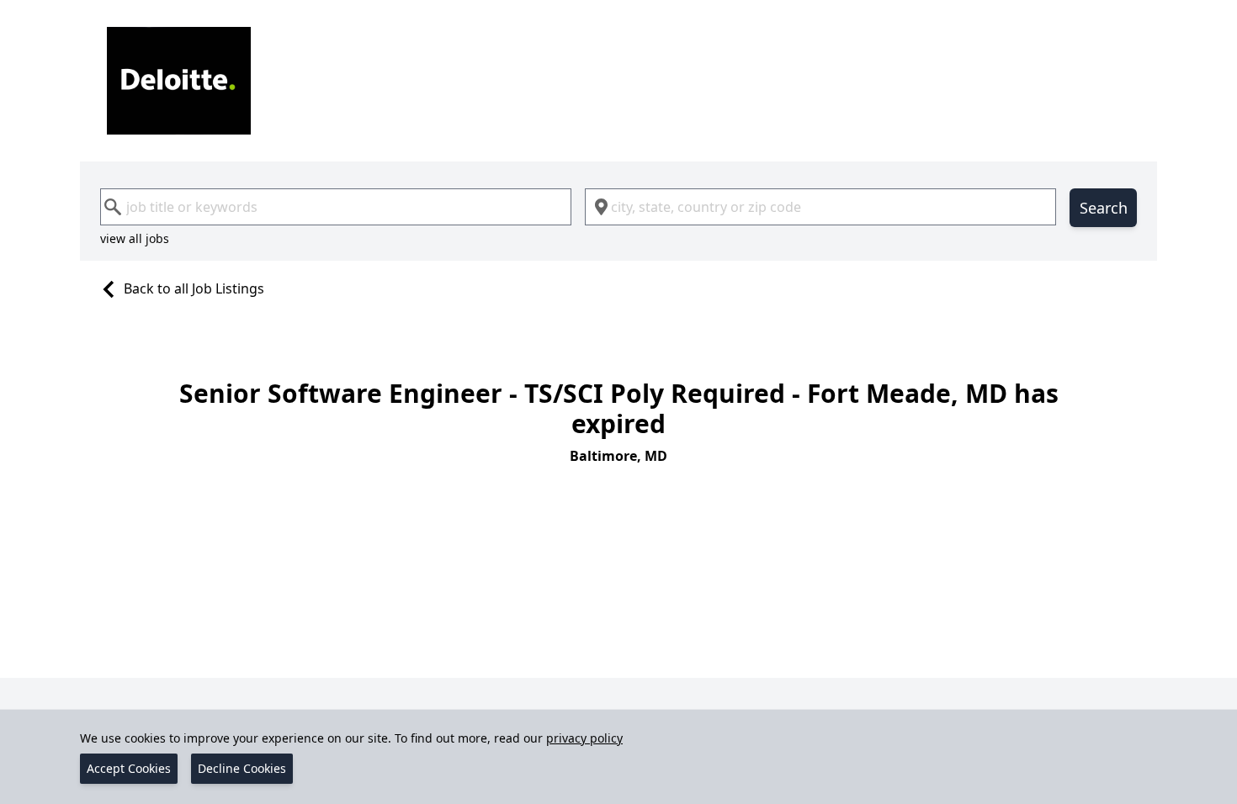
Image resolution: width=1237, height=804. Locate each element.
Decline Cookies (242, 768)
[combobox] (335, 206)
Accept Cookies (129, 768)
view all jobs (134, 238)
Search (1104, 208)
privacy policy (584, 738)
